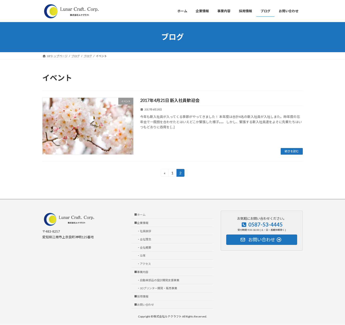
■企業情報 (141, 223)
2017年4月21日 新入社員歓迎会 (169, 100)
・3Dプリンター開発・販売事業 (157, 288)
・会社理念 (144, 239)
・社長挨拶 (144, 231)
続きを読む (292, 151)
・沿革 (141, 256)
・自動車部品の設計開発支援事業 (158, 280)
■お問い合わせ (144, 304)
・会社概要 (144, 247)
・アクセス (144, 264)
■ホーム (140, 215)
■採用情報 (141, 296)
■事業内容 (141, 272)
